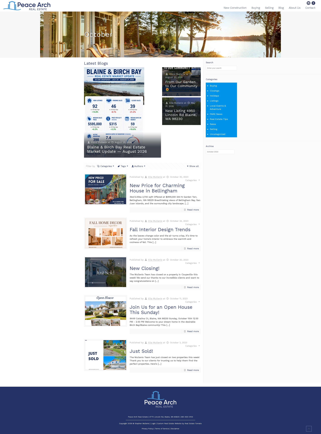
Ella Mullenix (176, 103)
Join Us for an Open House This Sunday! (161, 309)
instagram (308, 3)
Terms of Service (162, 429)
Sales (213, 124)
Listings (214, 100)
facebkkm (313, 3)
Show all (194, 166)
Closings (214, 90)
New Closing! (144, 268)
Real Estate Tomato (193, 423)
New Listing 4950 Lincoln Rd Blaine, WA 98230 (181, 115)
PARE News (216, 114)
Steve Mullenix (99, 142)
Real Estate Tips (219, 119)
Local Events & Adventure (218, 107)
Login (153, 423)
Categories (106, 166)
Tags (123, 166)
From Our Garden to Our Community (181, 84)
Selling (213, 129)
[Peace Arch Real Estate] (27, 6)
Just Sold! (141, 351)
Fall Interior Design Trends (160, 229)
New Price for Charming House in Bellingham (157, 188)
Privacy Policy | (148, 429)
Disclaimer (175, 429)
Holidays (214, 95)
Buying (213, 85)
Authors (138, 166)
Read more (193, 209)
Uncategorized (217, 134)
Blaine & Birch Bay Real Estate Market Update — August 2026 (117, 149)
